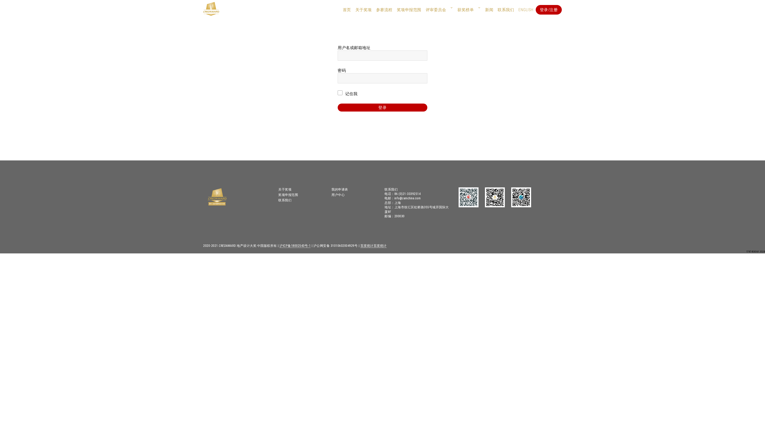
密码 (342, 70)
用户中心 (338, 195)
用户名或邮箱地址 (354, 47)
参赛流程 (384, 9)
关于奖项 (363, 9)
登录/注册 (549, 9)
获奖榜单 (465, 9)
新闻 (489, 9)
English (526, 9)
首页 (347, 9)
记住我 (351, 93)
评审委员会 (436, 9)
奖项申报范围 (409, 9)
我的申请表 (340, 189)
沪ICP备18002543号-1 (295, 246)
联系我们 (506, 9)
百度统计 (367, 246)
